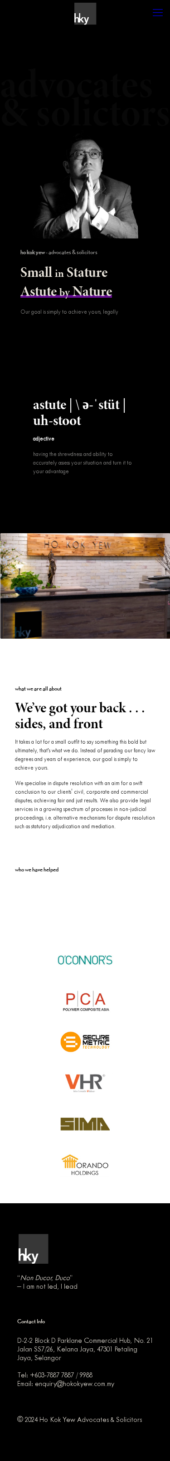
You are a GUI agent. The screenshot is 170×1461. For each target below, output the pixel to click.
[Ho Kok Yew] (85, 13)
